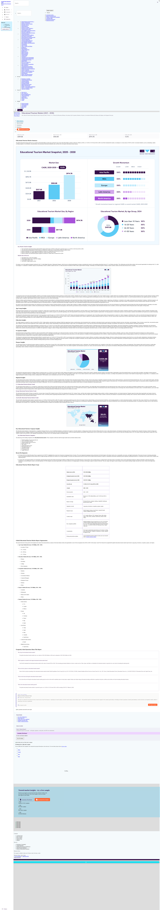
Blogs (22, 108)
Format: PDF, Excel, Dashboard (23, 719)
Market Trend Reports (25, 85)
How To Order (19, 836)
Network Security (24, 63)
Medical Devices (24, 51)
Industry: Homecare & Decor (23, 721)
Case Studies (23, 105)
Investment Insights (25, 83)
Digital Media (24, 60)
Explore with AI (5, 29)
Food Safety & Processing (26, 36)
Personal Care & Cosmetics (26, 72)
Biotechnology (24, 48)
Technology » (24, 56)
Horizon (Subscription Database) (22, 848)
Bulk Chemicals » (24, 65)
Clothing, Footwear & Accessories (53, 17)
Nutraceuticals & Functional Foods (28, 37)
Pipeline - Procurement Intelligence (28, 86)
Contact (22, 99)
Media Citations (24, 97)
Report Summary (20, 120)
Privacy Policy (19, 837)
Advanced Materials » (25, 39)
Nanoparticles (24, 44)
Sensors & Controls (25, 27)
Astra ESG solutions (25, 88)
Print (19, 756)
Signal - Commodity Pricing (26, 87)
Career (22, 100)
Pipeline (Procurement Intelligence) (23, 846)
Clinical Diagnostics (25, 49)
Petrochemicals (24, 73)
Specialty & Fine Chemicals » (27, 28)
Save (19, 754)
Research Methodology (26, 94)
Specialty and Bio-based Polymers (28, 32)
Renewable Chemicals (25, 31)
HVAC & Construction (26, 62)
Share (19, 749)
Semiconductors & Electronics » (27, 21)
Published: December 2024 (22, 720)
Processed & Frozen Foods (26, 38)
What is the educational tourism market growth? (27, 684)
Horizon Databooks (25, 82)
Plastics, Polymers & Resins (26, 74)
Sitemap (18, 840)
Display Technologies (25, 22)
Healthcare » (23, 47)
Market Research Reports (26, 84)
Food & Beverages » (25, 34)
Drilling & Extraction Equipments (28, 68)
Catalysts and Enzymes (26, 29)
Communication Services (26, 59)
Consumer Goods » (50, 14)
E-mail (19, 752)
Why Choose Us (24, 93)
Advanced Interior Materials (26, 40)
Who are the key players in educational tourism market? (29, 668)
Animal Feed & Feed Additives (27, 35)
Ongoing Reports (24, 104)
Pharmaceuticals (24, 54)
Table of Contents (20, 122)
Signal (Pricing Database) (21, 847)
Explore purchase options (91, 536)
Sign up (20, 110)
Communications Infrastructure (27, 58)
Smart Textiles (24, 45)
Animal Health (24, 55)
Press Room (23, 106)
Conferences (23, 96)
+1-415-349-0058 (17, 856)
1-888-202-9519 (25, 856)
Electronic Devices (25, 25)
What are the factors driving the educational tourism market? (30, 676)
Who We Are (24, 92)
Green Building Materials (26, 41)
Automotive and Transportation (27, 57)
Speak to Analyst (153, 704)
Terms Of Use (19, 839)
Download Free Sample (24, 129)
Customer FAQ (19, 835)
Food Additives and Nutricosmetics (28, 30)
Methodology (19, 127)
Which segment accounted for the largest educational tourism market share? (33, 660)
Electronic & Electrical (50, 19)
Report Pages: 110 (21, 718)
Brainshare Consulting (25, 78)
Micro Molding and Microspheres (28, 42)
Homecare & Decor (50, 20)
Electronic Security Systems (26, 23)
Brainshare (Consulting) (21, 844)
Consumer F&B (49, 18)
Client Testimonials (25, 95)
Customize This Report (27, 799)
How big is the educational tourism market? (26, 652)
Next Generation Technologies (27, 64)
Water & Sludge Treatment (26, 75)
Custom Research (19, 845)
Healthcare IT (24, 50)
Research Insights (24, 103)
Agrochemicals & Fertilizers (26, 66)
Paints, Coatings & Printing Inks (27, 71)
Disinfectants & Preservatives (27, 67)
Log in (19, 109)
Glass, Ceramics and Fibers (26, 46)
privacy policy (64, 746)
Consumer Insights (25, 81)
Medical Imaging (24, 53)
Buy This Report (20, 738)
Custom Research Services (26, 79)
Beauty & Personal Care (51, 16)
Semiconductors (24, 26)
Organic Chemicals (25, 69)
